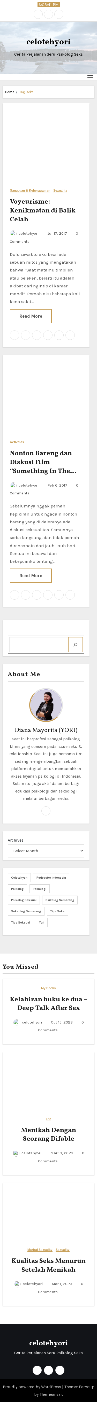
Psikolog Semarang (60, 900)
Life (48, 1119)
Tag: (26, 92)
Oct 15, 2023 (61, 1022)
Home (9, 92)
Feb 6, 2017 (57, 485)
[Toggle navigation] (90, 77)
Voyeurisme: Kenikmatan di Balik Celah (43, 210)
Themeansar (51, 1394)
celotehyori (48, 42)
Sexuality (60, 190)
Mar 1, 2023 (61, 1283)
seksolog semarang (26, 911)
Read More (30, 316)
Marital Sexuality (40, 1250)
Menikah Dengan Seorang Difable (48, 1135)
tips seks (57, 911)
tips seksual (20, 922)
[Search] (75, 644)
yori (41, 922)
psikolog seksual (23, 900)
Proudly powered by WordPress (32, 1386)
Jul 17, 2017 (57, 233)
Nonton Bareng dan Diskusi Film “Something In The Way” (41, 466)
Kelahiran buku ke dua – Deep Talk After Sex (48, 1004)
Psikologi (39, 889)
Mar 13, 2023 (61, 1153)
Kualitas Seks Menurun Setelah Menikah (48, 1265)
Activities (17, 442)
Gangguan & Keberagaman (30, 190)
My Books (48, 988)
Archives (16, 840)
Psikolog (17, 889)
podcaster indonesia (51, 877)
